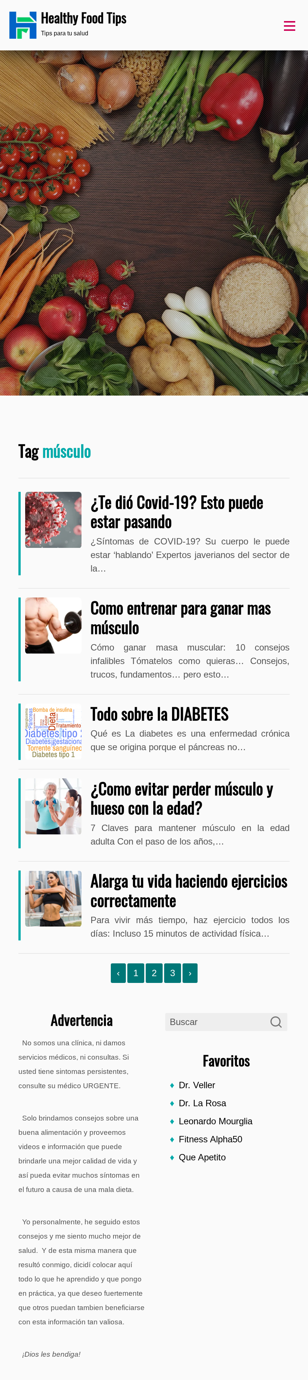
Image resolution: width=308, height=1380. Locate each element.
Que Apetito (202, 1157)
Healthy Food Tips (83, 17)
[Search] (276, 1022)
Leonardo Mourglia (215, 1121)
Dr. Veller (197, 1085)
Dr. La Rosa (202, 1103)
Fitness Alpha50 (210, 1139)
